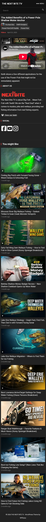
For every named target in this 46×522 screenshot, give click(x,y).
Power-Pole (25, 28)
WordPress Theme (31, 514)
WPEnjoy (23, 518)
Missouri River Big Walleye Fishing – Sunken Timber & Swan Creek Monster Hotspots (20, 212)
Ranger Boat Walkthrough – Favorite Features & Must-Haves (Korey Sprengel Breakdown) (21, 430)
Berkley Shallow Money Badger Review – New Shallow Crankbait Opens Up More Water (21, 285)
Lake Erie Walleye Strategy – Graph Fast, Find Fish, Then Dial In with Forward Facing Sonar (23, 321)
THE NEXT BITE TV (12, 3)
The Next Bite (9, 25)
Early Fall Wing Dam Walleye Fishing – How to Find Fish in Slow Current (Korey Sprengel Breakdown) (23, 249)
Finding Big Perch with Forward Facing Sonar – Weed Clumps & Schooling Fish (21, 176)
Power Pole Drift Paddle (10, 28)
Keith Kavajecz (22, 24)
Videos (3, 32)
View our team (10, 115)
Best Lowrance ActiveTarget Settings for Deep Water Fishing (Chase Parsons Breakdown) (21, 393)
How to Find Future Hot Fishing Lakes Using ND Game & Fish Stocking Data (21, 502)
